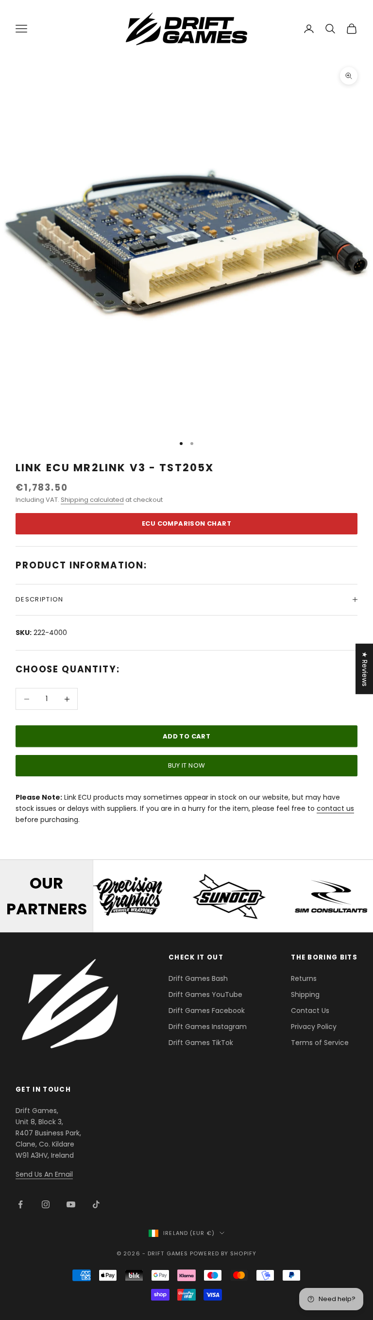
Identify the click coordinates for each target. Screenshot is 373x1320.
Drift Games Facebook (207, 1010)
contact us (335, 808)
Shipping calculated (92, 499)
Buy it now (186, 765)
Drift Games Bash (198, 978)
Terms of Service (320, 1042)
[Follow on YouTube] (71, 1204)
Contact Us (310, 1010)
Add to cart (186, 736)
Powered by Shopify (223, 1253)
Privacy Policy (314, 1026)
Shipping (305, 994)
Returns (304, 978)
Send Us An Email (44, 1174)
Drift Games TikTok (201, 1042)
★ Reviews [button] (365, 668)
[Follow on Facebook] (20, 1204)
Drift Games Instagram (208, 1026)
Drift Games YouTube (205, 994)
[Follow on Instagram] (46, 1204)
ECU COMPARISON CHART (186, 523)
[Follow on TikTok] (96, 1204)
